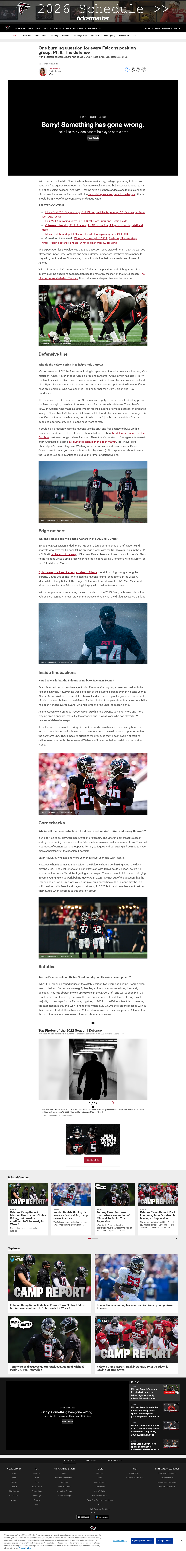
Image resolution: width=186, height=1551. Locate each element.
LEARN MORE (93, 1160)
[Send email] (138, 71)
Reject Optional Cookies (142, 1541)
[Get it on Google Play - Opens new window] (102, 1518)
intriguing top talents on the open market (92, 441)
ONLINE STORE (135, 1473)
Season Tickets (99, 1482)
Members (99, 1473)
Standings (37, 1495)
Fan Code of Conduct (64, 1491)
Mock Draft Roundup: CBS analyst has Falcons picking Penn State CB (86, 234)
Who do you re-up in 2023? (90, 238)
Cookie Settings (119, 1541)
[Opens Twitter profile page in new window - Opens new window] (51, 74)
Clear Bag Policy (64, 1487)
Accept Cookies (164, 1541)
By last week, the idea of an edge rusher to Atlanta (68, 572)
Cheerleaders (14, 1491)
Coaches (37, 1500)
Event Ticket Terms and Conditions (100, 1500)
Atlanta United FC (167, 1478)
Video (14, 1478)
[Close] (182, 1541)
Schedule (36, 1473)
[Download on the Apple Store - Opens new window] (83, 1517)
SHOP (135, 1469)
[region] (93, 1541)
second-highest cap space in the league (111, 194)
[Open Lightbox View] (93, 1079)
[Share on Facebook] (127, 71)
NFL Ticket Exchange (99, 1495)
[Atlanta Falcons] (93, 1530)
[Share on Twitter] (133, 71)
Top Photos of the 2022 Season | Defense (70, 1030)
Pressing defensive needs (63, 242)
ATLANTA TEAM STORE (135, 1478)
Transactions (37, 1491)
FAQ (99, 1504)
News (14, 1473)
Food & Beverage (64, 1495)
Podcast (14, 1487)
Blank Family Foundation (167, 1473)
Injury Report (37, 1487)
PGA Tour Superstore (167, 1487)
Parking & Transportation (64, 1478)
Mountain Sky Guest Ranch (167, 1482)
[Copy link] (143, 69)
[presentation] (177, 1239)
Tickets (99, 1478)
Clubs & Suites (99, 1491)
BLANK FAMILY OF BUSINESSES (167, 1469)
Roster (37, 1478)
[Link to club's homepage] (7, 28)
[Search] (143, 28)
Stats (37, 1482)
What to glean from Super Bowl (98, 242)
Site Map (14, 1500)
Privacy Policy (25, 1548)
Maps (64, 1473)
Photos (13, 1482)
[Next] (113, 1102)
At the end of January (63, 554)
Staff (37, 1504)
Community (13, 1495)
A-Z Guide (64, 1482)
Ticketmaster (100, 1487)
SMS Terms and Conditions (100, 1509)
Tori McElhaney (55, 68)
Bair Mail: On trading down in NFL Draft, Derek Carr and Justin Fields (86, 220)
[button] (93, 138)
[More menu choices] (100, 28)
